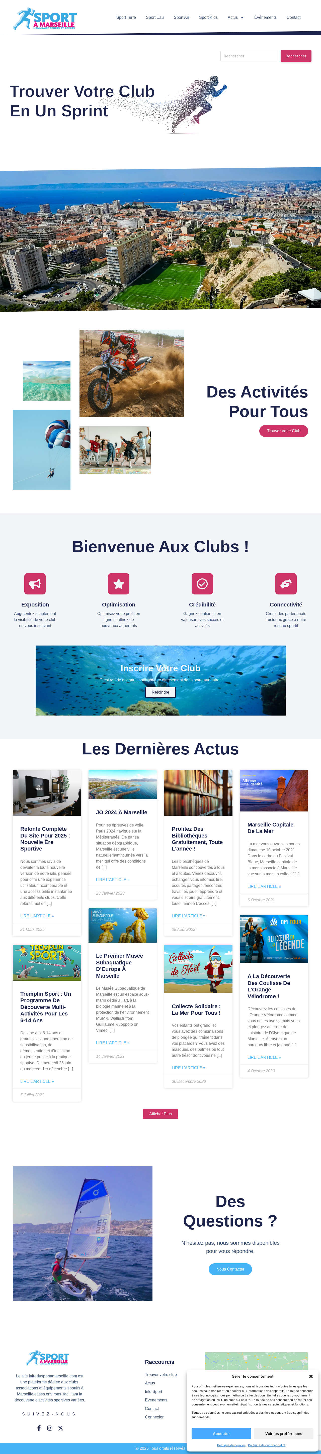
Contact (293, 17)
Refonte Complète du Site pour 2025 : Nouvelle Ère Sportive (45, 839)
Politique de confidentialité (266, 1445)
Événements (265, 17)
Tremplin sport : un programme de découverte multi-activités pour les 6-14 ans (45, 1007)
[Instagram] (50, 1428)
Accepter (221, 1433)
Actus (233, 17)
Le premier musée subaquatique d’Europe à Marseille (119, 966)
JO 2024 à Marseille (121, 812)
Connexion (155, 1417)
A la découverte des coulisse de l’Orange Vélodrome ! (269, 986)
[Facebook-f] (39, 1428)
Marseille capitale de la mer (270, 827)
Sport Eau (155, 17)
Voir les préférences (283, 1433)
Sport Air (181, 17)
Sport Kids (208, 17)
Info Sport (153, 1391)
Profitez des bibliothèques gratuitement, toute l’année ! (197, 839)
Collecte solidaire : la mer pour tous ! (196, 1009)
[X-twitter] (60, 1428)
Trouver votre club (283, 431)
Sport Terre (126, 17)
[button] (310, 1376)
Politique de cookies (231, 1445)
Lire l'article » (37, 916)
